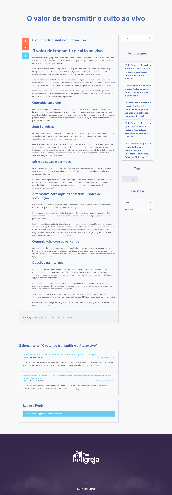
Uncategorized (66, 317)
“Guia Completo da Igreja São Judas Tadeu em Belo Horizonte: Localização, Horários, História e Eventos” (137, 72)
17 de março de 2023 (35, 357)
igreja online (129, 179)
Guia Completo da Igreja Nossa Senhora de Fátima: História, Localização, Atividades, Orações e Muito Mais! (137, 150)
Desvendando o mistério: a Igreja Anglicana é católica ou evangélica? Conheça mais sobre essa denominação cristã (137, 109)
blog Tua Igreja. (44, 305)
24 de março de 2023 (35, 381)
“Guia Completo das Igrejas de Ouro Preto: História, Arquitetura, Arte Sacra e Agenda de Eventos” (136, 130)
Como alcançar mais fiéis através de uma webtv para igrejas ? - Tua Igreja (60, 354)
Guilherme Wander (39, 317)
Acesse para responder (105, 357)
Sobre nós (130, 209)
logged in (41, 413)
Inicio (127, 202)
